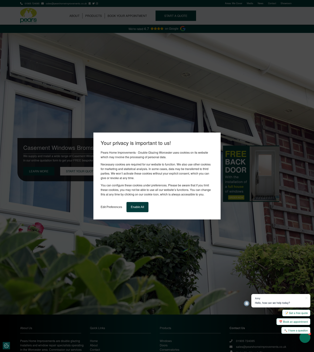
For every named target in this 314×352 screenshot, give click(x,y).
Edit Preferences (111, 207)
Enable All (137, 207)
